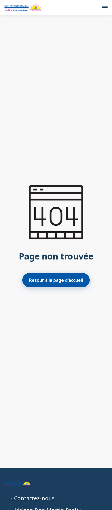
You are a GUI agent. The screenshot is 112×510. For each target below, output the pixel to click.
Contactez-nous (34, 498)
